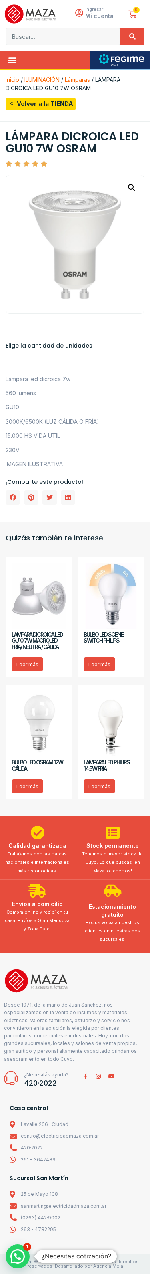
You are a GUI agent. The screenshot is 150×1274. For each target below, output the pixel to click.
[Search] (132, 36)
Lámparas (77, 79)
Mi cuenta (99, 15)
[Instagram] (98, 1076)
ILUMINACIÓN (42, 79)
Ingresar (94, 9)
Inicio (12, 79)
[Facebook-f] (85, 1076)
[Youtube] (111, 1076)
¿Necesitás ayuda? (46, 1075)
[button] (12, 59)
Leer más (27, 664)
